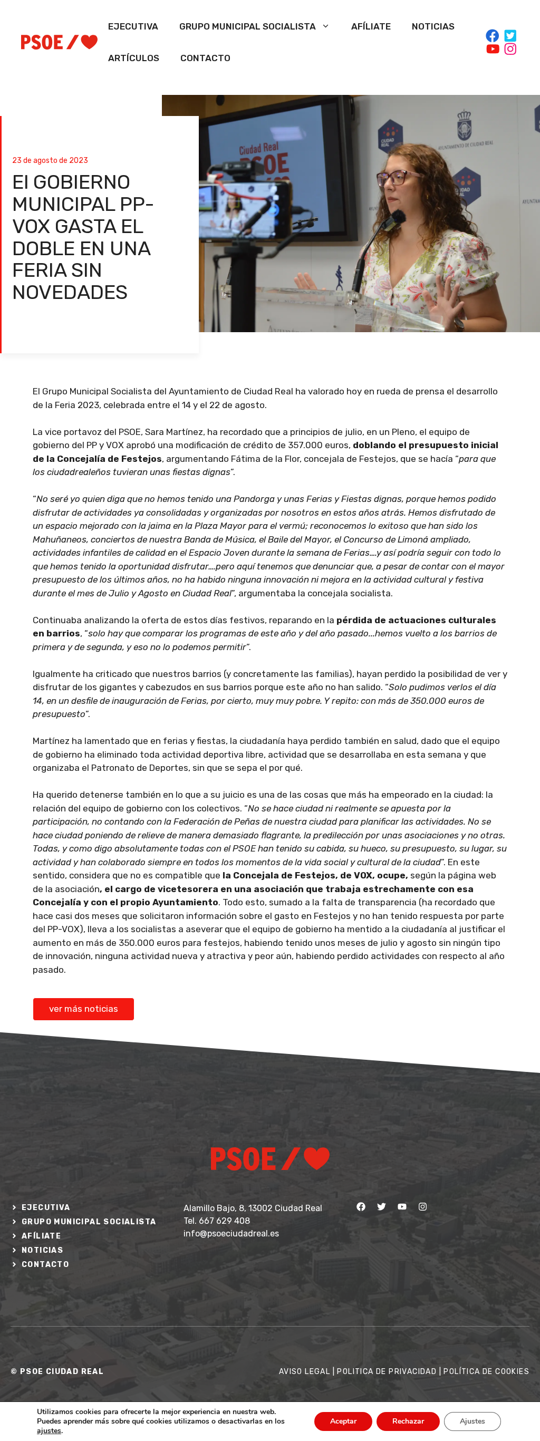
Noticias (433, 26)
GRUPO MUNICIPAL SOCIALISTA (89, 1221)
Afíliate (371, 26)
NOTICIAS (42, 1250)
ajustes (49, 1431)
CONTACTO (45, 1264)
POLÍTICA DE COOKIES (486, 1371)
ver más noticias (83, 1008)
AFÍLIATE (41, 1236)
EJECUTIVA (46, 1207)
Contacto (205, 58)
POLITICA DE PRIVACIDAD (387, 1371)
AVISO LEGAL (304, 1371)
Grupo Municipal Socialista (247, 26)
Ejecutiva (133, 26)
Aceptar (343, 1421)
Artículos (133, 58)
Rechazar (408, 1421)
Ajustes (472, 1421)
